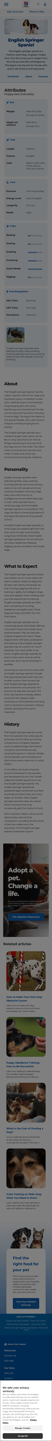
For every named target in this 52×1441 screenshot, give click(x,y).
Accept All (23, 1436)
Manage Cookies (23, 1428)
